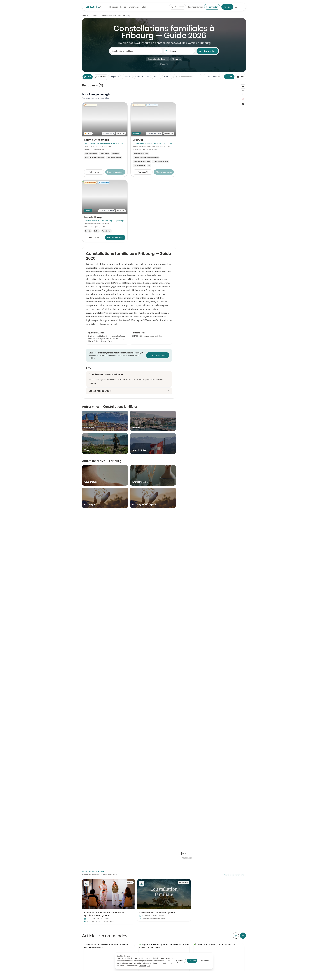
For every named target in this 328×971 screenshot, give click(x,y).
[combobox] (239, 6)
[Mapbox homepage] (186, 857)
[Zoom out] (243, 90)
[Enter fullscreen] (243, 104)
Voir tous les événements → (235, 875)
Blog (144, 7)
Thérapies (113, 7)
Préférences (204, 961)
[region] (213, 471)
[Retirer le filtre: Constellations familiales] (167, 59)
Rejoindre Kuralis (195, 7)
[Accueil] (94, 7)
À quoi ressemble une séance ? (107, 374)
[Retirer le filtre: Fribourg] (180, 59)
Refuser (181, 961)
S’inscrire (227, 7)
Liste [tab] (231, 77)
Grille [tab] (242, 77)
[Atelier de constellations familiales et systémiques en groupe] (108, 901)
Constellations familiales (111, 15)
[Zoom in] (243, 86)
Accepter (192, 961)
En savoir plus (144, 965)
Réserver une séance (115, 237)
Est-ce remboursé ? (100, 390)
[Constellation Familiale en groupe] (164, 900)
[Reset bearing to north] (243, 94)
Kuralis (85, 15)
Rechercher (209, 51)
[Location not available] (243, 99)
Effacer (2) (164, 64)
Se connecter (212, 7)
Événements (134, 7)
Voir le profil (94, 172)
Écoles (123, 7)
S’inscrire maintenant (157, 355)
